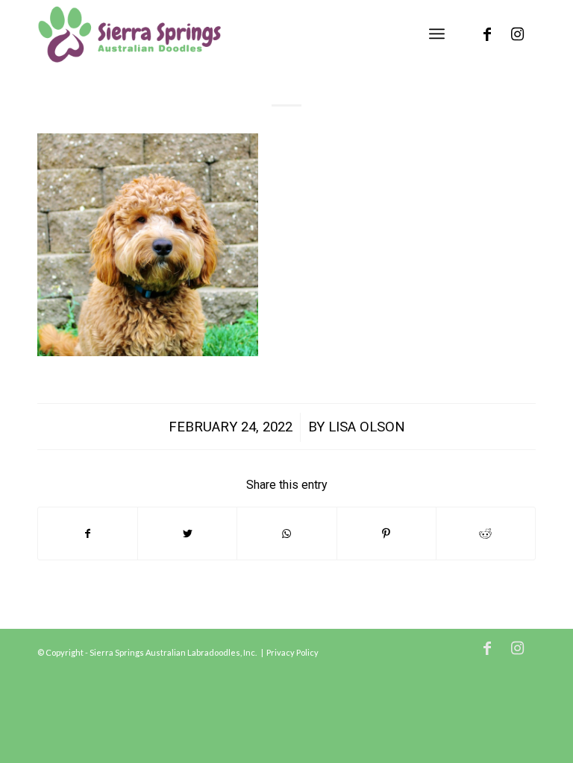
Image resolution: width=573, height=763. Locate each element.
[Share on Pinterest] (386, 533)
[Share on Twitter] (187, 533)
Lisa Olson (366, 427)
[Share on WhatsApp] (286, 533)
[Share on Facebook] (87, 533)
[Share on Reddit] (485, 533)
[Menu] (437, 33)
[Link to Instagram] (517, 33)
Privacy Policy (292, 652)
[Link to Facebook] (487, 33)
